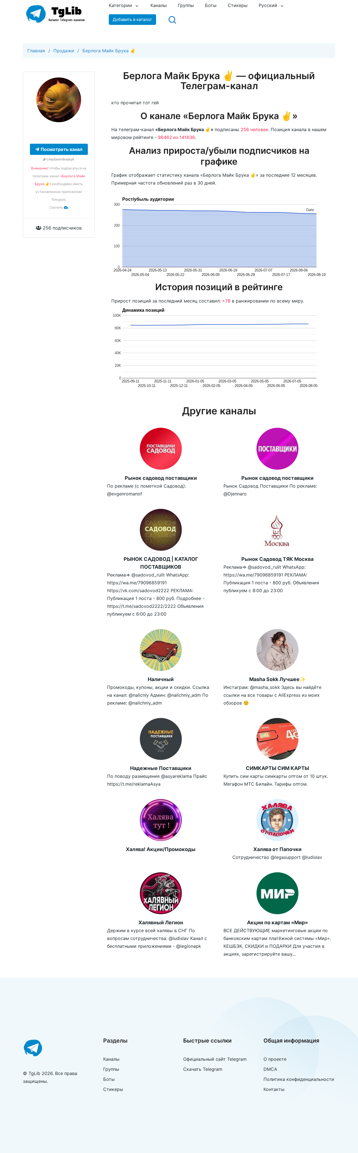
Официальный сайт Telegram (215, 1059)
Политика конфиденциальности (298, 1079)
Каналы (158, 5)
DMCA (270, 1069)
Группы (186, 5)
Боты (210, 5)
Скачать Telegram (202, 1069)
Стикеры (238, 5)
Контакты (273, 1089)
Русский (268, 5)
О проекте (274, 1059)
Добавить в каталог (132, 19)
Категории (120, 5)
